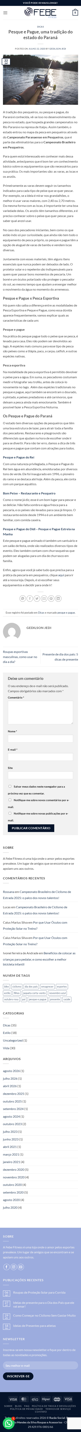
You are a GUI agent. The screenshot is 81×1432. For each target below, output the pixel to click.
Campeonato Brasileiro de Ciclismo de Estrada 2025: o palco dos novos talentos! (37, 895)
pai (23, 999)
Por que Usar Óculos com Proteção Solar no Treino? (35, 925)
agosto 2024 (11, 1116)
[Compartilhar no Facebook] (30, 598)
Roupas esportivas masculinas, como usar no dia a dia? (20, 657)
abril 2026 (10, 1086)
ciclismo (16, 986)
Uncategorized (13, 1040)
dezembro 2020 (13, 1169)
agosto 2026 (11, 1071)
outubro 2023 (12, 1124)
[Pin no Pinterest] (51, 598)
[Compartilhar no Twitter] (37, 598)
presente (55, 999)
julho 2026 (10, 1078)
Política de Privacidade (26, 1408)
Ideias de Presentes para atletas (34, 1325)
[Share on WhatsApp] (22, 598)
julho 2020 (10, 1207)
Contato (41, 1411)
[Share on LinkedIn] (58, 598)
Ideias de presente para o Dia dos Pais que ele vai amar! (43, 1304)
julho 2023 (10, 1131)
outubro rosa (11, 999)
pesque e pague (66, 612)
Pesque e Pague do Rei (18, 457)
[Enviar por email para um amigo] (44, 598)
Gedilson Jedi (57, 48)
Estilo (7, 1032)
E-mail (12, 749)
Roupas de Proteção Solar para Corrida (39, 1292)
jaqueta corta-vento (34, 993)
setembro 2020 (13, 1192)
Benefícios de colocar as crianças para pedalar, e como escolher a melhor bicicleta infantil (39, 958)
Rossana (8, 892)
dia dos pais (31, 986)
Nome (12, 731)
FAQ (26, 1405)
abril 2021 (10, 1147)
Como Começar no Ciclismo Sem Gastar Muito (44, 1315)
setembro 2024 (13, 1109)
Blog (18, 1405)
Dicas (40, 26)
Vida (6, 1048)
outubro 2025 (12, 1101)
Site (10, 767)
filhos (17, 993)
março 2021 (11, 1154)
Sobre (8, 1405)
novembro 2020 (14, 1177)
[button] (5, 12)
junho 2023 (10, 1139)
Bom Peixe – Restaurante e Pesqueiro (29, 493)
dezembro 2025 (13, 1093)
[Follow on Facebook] (6, 1267)
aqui (61, 575)
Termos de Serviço (58, 1408)
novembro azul (57, 993)
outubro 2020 (12, 1184)
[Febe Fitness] (40, 12)
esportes (62, 986)
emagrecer (47, 986)
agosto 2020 (11, 1200)
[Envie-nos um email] (20, 1267)
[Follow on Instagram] (13, 1267)
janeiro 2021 (11, 1162)
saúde (67, 999)
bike (6, 986)
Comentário (16, 697)
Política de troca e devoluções (54, 1405)
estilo (7, 993)
